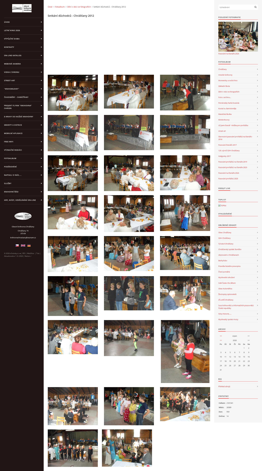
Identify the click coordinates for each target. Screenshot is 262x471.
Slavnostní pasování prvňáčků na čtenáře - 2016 (235, 138)
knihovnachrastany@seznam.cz (23, 237)
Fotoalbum (10, 158)
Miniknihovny (224, 120)
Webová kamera (12, 64)
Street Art (9, 80)
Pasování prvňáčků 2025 (228, 178)
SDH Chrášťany (224, 238)
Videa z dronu (11, 72)
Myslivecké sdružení (226, 277)
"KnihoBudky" (11, 89)
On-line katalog (12, 55)
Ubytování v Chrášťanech (228, 255)
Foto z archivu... (224, 97)
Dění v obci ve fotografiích (79, 6)
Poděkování (10, 166)
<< (221, 336)
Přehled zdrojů (224, 386)
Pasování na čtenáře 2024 (228, 53)
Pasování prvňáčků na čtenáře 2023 (232, 167)
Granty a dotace (13, 125)
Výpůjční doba (12, 38)
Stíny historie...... (224, 314)
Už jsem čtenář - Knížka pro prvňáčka (233, 125)
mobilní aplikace (13, 133)
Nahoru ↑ (28, 256)
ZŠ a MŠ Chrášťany (225, 300)
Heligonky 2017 (224, 156)
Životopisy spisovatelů (227, 294)
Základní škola (224, 86)
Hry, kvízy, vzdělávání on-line (20, 200)
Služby (7, 183)
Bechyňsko (222, 260)
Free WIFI (8, 141)
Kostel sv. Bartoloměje (227, 108)
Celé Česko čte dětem (227, 283)
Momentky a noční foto (227, 80)
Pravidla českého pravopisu (229, 266)
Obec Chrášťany (224, 232)
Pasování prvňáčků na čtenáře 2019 (232, 162)
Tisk (37, 253)
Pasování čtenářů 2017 (227, 145)
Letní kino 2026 (12, 30)
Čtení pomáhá (224, 272)
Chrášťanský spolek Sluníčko (229, 249)
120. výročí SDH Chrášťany (229, 150)
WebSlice (30, 253)
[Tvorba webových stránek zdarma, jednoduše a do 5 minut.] (20, 253)
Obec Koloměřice (225, 288)
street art (222, 131)
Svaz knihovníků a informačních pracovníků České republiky (236, 306)
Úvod (7, 22)
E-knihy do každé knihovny (18, 116)
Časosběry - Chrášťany (16, 97)
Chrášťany (222, 69)
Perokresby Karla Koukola (228, 103)
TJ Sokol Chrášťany (225, 243)
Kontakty (9, 47)
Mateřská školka (225, 114)
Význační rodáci (13, 150)
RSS (24, 253)
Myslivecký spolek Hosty (228, 319)
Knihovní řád (11, 191)
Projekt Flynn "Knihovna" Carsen (18, 106)
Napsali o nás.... (13, 175)
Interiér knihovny (225, 75)
